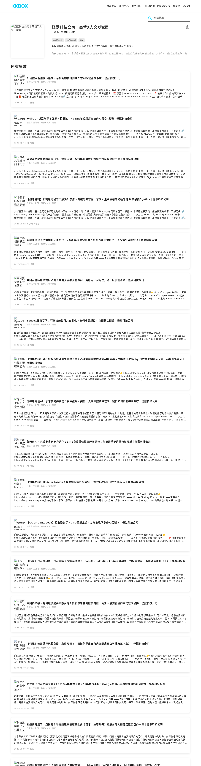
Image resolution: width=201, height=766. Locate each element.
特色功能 (136, 5)
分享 (187, 27)
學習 (82, 40)
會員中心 (111, 5)
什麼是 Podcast (181, 5)
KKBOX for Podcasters (157, 5)
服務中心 (124, 5)
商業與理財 (57, 40)
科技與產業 (71, 40)
